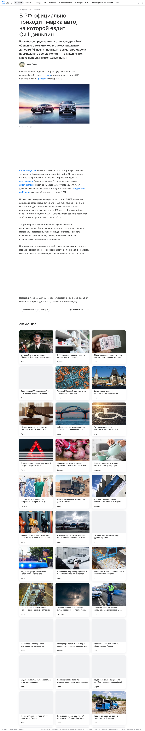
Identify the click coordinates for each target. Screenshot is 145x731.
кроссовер (42, 78)
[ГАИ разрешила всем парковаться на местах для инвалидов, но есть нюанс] (109, 419)
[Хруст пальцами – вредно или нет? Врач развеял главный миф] (109, 672)
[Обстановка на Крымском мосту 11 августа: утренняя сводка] (72, 419)
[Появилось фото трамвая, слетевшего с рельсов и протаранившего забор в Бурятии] (36, 636)
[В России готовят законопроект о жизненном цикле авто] (109, 564)
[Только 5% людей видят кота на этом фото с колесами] (72, 383)
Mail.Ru (4, 729)
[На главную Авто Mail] (8, 2)
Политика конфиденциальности (130, 729)
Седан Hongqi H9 (27, 170)
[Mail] (3, 2)
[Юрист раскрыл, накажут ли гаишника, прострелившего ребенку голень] (36, 419)
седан (48, 75)
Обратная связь (91, 729)
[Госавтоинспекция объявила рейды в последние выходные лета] (109, 600)
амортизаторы (26, 185)
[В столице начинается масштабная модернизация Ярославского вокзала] (109, 383)
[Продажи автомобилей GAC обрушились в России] (109, 636)
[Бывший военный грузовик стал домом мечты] (72, 492)
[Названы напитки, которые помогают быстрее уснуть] (109, 455)
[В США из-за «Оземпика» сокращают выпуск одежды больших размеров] (36, 492)
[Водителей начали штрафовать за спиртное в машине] (36, 672)
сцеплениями (26, 181)
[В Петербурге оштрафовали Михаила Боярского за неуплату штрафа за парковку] (36, 347)
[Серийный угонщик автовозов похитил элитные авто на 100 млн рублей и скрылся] (72, 528)
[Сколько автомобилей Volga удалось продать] (109, 528)
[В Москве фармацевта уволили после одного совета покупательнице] (72, 347)
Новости (37, 9)
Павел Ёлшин (31, 64)
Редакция (55, 729)
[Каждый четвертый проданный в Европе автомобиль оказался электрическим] (72, 564)
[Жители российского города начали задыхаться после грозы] (72, 600)
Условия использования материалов (72, 729)
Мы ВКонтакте (45, 729)
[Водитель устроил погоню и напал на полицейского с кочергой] (36, 564)
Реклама (21, 729)
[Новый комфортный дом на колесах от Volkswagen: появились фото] (109, 708)
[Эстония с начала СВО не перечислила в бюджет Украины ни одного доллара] (109, 492)
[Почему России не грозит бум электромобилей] (36, 708)
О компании (13, 729)
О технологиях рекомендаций (108, 729)
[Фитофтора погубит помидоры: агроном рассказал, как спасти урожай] (72, 636)
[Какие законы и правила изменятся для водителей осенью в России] (72, 672)
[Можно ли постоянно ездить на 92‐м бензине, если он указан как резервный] (36, 528)
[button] (54, 104)
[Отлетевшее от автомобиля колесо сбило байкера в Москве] (36, 600)
